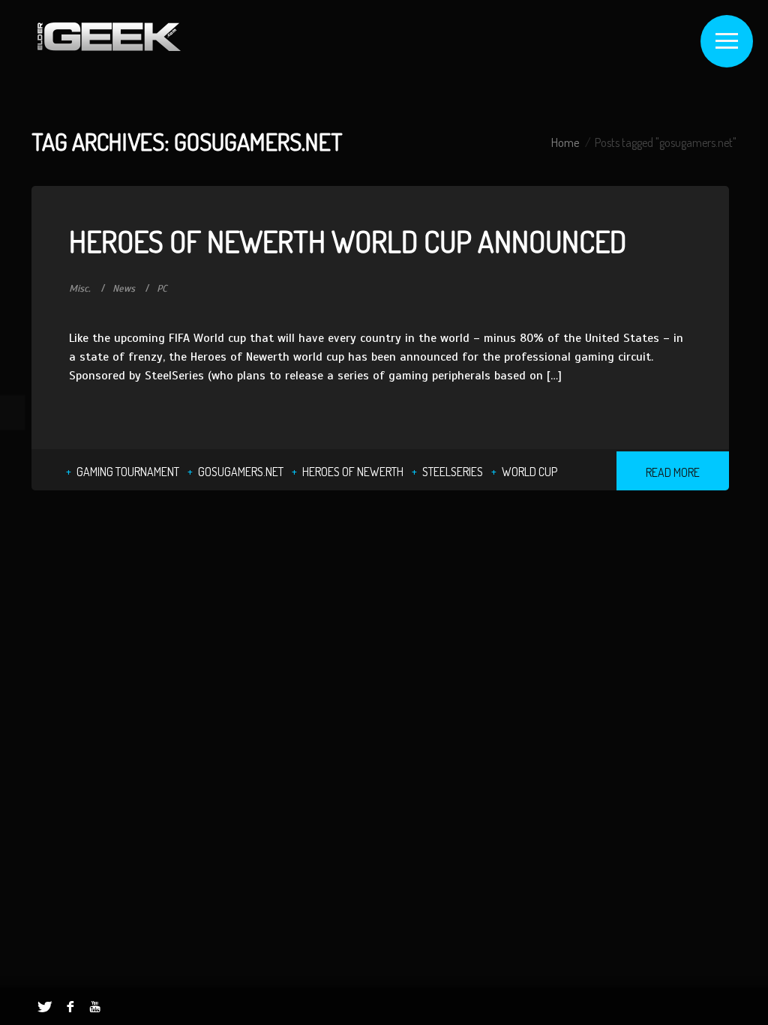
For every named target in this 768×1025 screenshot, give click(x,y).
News (123, 289)
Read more (673, 472)
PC (162, 289)
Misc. (80, 289)
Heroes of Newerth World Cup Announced (347, 240)
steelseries (452, 471)
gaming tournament (127, 471)
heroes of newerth (353, 471)
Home (565, 142)
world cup (529, 471)
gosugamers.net (241, 471)
